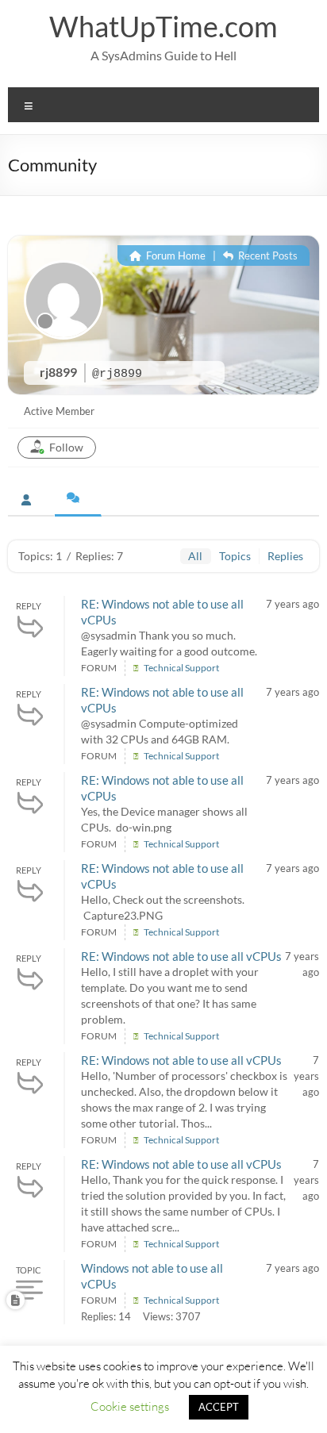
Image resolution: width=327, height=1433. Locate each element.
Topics (235, 556)
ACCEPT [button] (218, 1406)
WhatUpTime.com (163, 26)
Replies (285, 556)
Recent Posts (267, 255)
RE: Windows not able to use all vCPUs (181, 956)
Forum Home (175, 255)
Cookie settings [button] (129, 1406)
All (195, 556)
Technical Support (181, 668)
